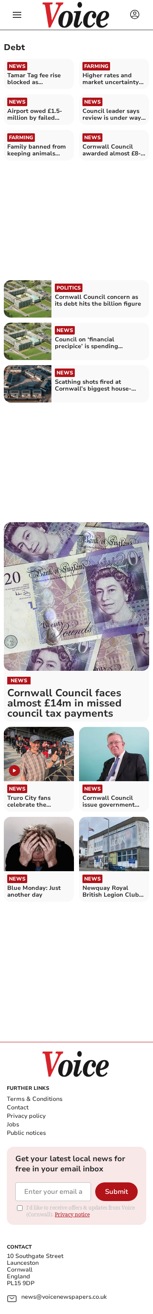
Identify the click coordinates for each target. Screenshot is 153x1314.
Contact (17, 1107)
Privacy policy (26, 1116)
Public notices (26, 1133)
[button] (17, 15)
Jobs (13, 1124)
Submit (116, 1191)
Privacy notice (72, 1214)
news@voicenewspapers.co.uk (64, 1297)
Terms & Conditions (34, 1099)
